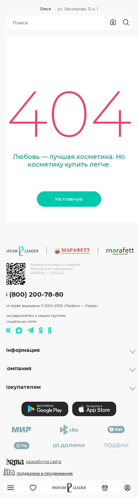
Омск (45, 8)
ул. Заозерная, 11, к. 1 (77, 8)
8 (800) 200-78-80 (33, 294)
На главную (69, 199)
